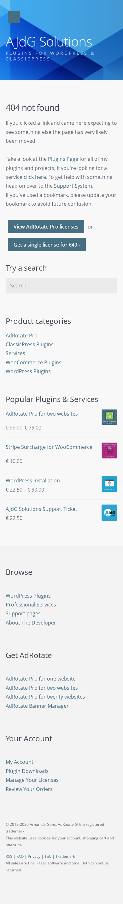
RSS (9, 856)
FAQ (20, 856)
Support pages (23, 613)
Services (15, 353)
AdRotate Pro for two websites (42, 687)
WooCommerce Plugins (34, 362)
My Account (19, 761)
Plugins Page (63, 158)
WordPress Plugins (28, 371)
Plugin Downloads (27, 771)
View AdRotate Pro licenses (46, 226)
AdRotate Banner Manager (37, 705)
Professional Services (31, 604)
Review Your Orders (29, 789)
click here (35, 176)
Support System (73, 185)
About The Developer (31, 622)
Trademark (65, 856)
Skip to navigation (14, 17)
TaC (47, 856)
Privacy (34, 856)
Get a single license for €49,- (47, 244)
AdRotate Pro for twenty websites (45, 696)
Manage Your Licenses (32, 779)
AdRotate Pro (22, 335)
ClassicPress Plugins (30, 344)
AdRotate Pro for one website (41, 678)
